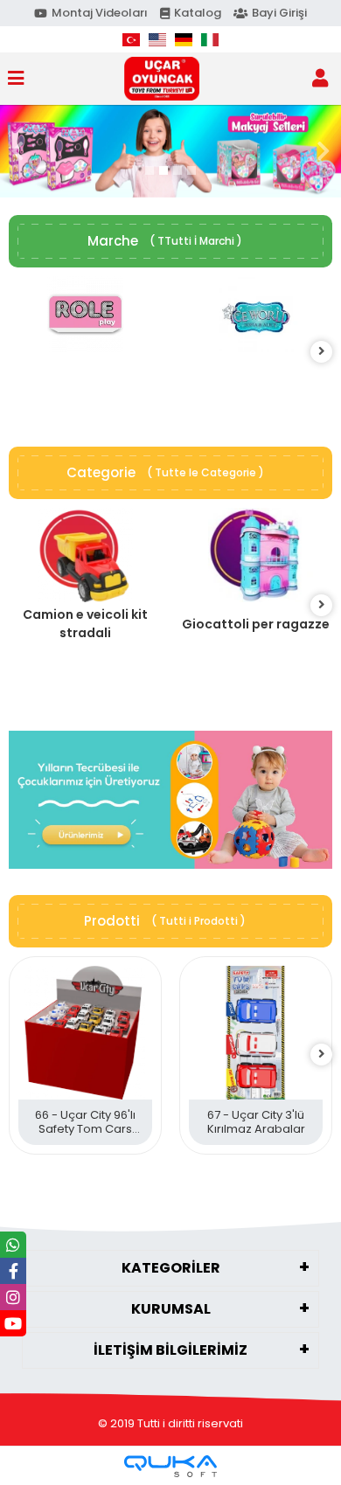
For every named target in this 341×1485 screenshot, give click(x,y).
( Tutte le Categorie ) (205, 472)
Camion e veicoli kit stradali (85, 624)
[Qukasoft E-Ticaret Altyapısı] (170, 1466)
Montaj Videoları (100, 12)
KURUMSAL (171, 1309)
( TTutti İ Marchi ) (196, 240)
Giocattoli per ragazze (256, 624)
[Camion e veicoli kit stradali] (85, 555)
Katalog (197, 12)
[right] (322, 352)
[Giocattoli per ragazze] (255, 555)
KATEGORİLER (171, 1268)
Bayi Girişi (279, 12)
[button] (17, 151)
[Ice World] (255, 314)
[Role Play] (85, 314)
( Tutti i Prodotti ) (198, 920)
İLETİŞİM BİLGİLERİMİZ (170, 1350)
